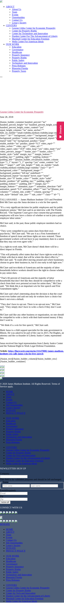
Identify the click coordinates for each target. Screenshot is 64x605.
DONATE (11, 410)
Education (16, 47)
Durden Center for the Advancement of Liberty (28, 458)
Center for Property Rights (24, 31)
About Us (16, 9)
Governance (17, 49)
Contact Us (17, 20)
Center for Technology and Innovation (30, 33)
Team (14, 12)
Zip (1, 496)
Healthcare (17, 52)
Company (4, 473)
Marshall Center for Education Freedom (30, 39)
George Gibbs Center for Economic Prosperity (34, 28)
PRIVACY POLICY (16, 413)
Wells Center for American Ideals (21, 463)
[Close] (1, 516)
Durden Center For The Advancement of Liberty (35, 36)
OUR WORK (12, 44)
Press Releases (19, 65)
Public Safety (18, 60)
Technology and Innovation (25, 63)
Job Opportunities (14, 405)
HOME (9, 391)
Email (8, 490)
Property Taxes (19, 71)
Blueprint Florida (20, 68)
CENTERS (11, 25)
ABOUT (10, 6)
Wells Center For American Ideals (28, 41)
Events (15, 14)
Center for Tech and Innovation (20, 455)
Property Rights (19, 57)
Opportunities (18, 17)
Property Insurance (21, 55)
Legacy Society (19, 22)
